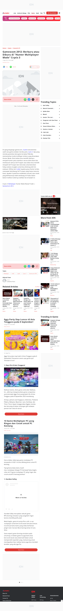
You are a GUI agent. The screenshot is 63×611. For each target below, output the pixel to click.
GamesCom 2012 (8, 186)
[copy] (37, 99)
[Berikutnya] (40, 297)
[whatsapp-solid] (25, 99)
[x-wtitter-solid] (33, 99)
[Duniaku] (6, 13)
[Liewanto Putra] (4, 281)
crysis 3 (30, 152)
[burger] (59, 13)
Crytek (25, 150)
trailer (18, 169)
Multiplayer (12, 184)
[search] (44, 13)
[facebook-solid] (29, 99)
